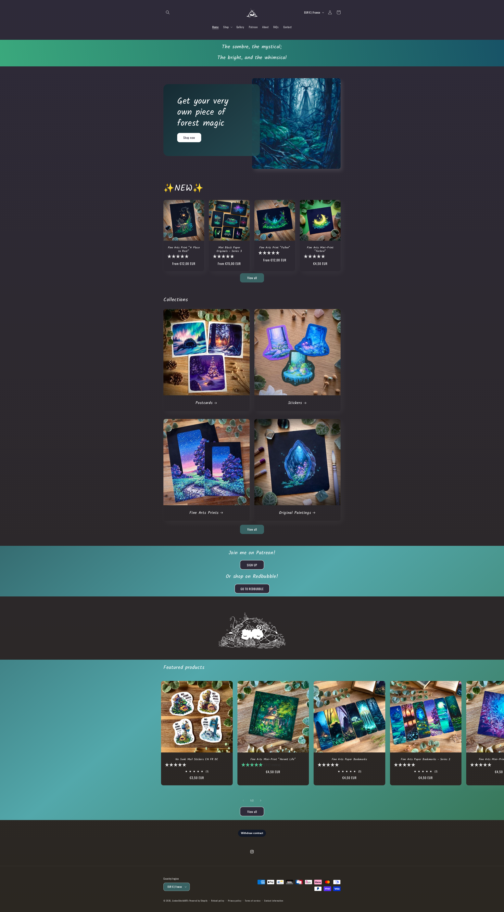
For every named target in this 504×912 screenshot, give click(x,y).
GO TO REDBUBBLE (252, 589)
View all (252, 278)
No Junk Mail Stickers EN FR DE (196, 759)
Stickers (295, 403)
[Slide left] (243, 800)
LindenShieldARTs (180, 900)
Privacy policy (234, 900)
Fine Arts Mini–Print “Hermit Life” (273, 759)
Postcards (204, 403)
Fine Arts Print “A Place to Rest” (184, 249)
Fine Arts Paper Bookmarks (349, 759)
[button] (167, 12)
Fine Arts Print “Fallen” (274, 248)
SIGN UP (252, 565)
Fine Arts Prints (204, 513)
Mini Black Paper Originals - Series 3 (229, 249)
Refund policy (217, 900)
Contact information (273, 900)
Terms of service (252, 900)
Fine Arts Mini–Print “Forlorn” (320, 249)
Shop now (189, 137)
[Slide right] (260, 800)
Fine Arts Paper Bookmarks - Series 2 (425, 759)
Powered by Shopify (198, 900)
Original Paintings (295, 513)
